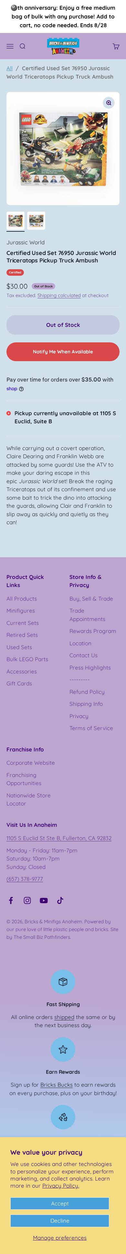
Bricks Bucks (56, 1084)
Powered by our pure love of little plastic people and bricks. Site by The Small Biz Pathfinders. (62, 929)
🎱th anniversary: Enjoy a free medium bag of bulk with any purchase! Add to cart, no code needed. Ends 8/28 (63, 16)
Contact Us (83, 655)
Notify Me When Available (63, 352)
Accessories (21, 671)
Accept (60, 1203)
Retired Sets (22, 634)
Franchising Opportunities (23, 779)
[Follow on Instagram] (27, 900)
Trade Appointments (87, 614)
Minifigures (20, 610)
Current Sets (22, 622)
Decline (59, 1220)
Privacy (79, 716)
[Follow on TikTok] (60, 900)
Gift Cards (19, 683)
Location (80, 643)
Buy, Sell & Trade (91, 598)
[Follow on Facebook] (10, 900)
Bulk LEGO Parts (27, 659)
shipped (64, 1017)
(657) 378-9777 (24, 878)
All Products (21, 598)
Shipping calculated (59, 295)
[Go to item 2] (36, 222)
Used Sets (19, 647)
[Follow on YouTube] (43, 900)
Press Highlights (90, 667)
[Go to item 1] (15, 222)
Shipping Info (86, 703)
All (9, 68)
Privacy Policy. (60, 1185)
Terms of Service (91, 728)
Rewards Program (92, 630)
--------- (79, 679)
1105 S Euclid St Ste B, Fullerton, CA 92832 (58, 838)
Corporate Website (30, 762)
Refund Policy (87, 691)
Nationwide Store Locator (28, 799)
